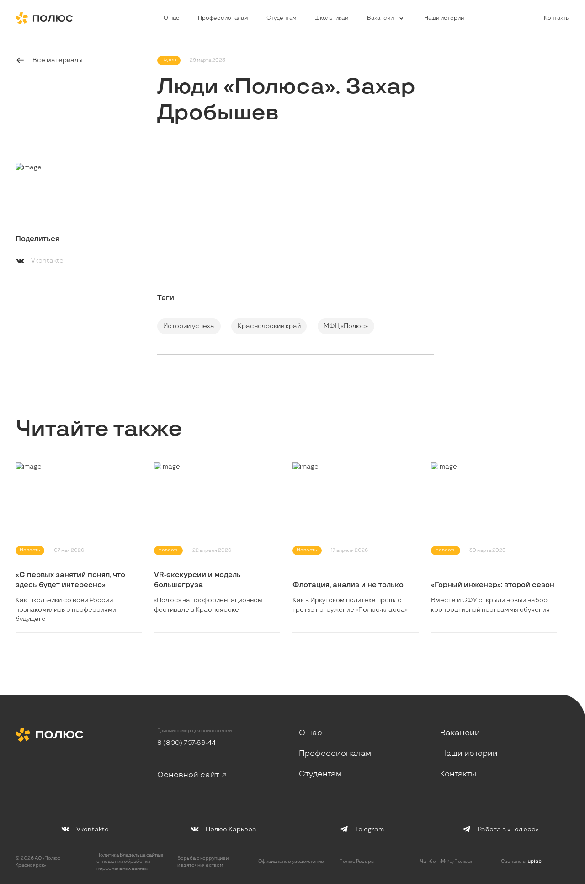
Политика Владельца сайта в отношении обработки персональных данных (129, 861)
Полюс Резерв (356, 861)
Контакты (556, 18)
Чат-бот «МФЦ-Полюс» (446, 861)
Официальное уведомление (291, 861)
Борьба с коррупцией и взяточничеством (203, 862)
